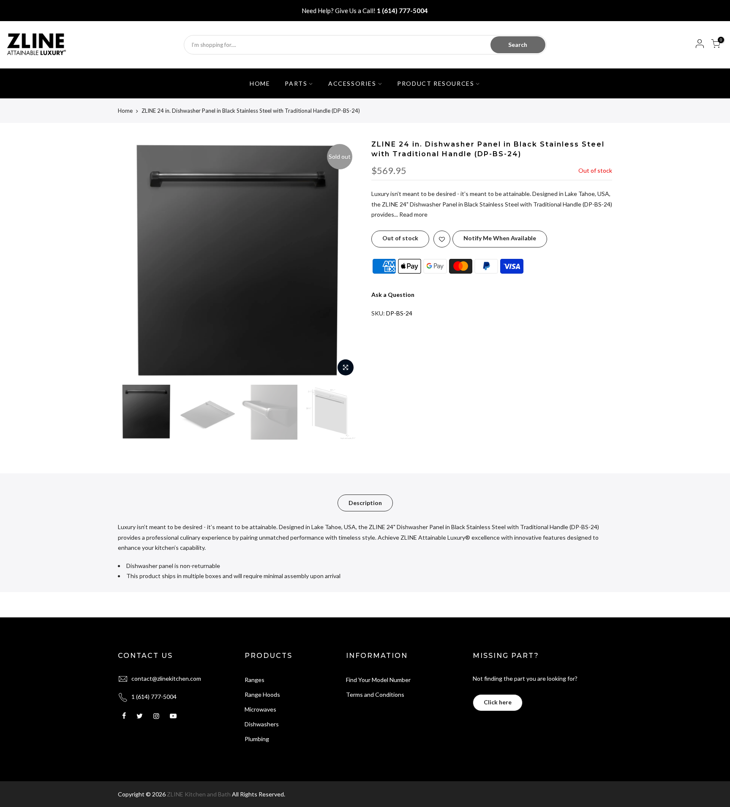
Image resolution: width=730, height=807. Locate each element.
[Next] (344, 260)
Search (517, 44)
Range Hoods (262, 694)
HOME (260, 83)
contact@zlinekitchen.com (166, 678)
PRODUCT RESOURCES (435, 83)
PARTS (296, 83)
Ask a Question (392, 294)
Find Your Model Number (378, 679)
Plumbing (257, 738)
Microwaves (260, 709)
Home (125, 110)
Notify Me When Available (499, 238)
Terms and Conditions (375, 694)
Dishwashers (262, 724)
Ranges (254, 679)
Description (365, 502)
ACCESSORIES (352, 83)
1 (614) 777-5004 (402, 10)
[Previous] (133, 260)
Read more (413, 214)
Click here (498, 702)
